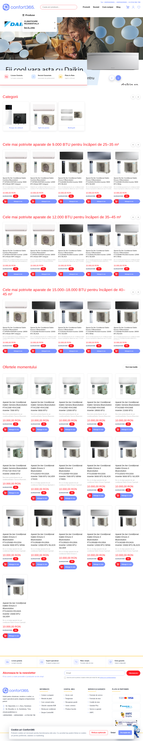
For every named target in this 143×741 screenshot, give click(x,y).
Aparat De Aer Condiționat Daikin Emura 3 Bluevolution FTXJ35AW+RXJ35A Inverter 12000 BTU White (126, 254)
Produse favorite (70, 709)
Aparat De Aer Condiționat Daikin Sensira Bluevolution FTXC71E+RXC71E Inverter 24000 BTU (15, 469)
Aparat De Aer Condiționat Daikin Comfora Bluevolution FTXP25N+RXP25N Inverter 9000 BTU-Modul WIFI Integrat (14, 181)
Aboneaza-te (133, 673)
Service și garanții (95, 709)
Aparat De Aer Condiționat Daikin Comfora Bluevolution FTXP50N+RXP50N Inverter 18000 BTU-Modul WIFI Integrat (42, 254)
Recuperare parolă (71, 702)
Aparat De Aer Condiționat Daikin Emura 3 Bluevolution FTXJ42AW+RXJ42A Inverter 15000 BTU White (98, 331)
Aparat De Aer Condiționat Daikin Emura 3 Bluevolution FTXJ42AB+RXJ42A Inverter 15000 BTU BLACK (42, 331)
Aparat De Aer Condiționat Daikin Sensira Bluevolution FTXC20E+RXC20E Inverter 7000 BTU (15, 406)
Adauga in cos (18, 201)
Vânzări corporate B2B (48, 705)
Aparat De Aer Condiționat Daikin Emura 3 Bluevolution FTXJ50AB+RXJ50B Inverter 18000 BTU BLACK (126, 331)
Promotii (86, 7)
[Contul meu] (133, 7)
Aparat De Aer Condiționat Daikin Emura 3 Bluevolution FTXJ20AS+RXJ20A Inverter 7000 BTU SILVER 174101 (43, 472)
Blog (118, 7)
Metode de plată (46, 698)
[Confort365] (19, 7)
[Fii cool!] (71, 51)
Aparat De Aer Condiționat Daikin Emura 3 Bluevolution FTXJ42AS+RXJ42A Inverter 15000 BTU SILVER (70, 331)
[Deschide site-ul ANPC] (126, 714)
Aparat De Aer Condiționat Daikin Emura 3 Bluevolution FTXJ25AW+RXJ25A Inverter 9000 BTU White (126, 181)
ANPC (92, 712)
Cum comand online (47, 702)
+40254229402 (121, 2)
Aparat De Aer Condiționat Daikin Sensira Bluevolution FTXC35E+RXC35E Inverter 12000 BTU (71, 406)
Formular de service (96, 695)
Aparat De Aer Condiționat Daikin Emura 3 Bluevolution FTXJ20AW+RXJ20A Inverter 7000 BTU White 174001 (70, 472)
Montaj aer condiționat (48, 709)
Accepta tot (125, 733)
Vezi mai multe (131, 367)
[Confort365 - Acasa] (16, 690)
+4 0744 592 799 (134, 2)
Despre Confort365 (47, 712)
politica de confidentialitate (108, 677)
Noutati (96, 7)
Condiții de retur (95, 702)
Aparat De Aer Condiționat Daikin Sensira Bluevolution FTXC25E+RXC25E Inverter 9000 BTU (43, 406)
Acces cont (69, 695)
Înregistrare (69, 698)
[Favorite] (138, 7)
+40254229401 (109, 2)
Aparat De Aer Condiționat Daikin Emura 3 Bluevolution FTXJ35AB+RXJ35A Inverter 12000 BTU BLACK (70, 254)
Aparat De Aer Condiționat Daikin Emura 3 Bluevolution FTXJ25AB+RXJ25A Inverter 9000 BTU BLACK (70, 181)
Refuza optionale (98, 733)
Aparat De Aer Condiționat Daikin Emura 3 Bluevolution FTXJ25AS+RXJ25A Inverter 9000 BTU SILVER (98, 181)
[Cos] (127, 7)
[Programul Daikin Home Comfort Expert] (126, 706)
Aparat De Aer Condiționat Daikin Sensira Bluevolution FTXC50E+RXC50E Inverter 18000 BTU (99, 406)
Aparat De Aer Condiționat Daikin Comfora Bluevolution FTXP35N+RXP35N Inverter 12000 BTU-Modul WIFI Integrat (42, 181)
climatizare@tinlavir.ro (10, 712)
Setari (113, 733)
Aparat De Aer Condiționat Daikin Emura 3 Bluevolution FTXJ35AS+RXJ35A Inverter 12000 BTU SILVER (98, 254)
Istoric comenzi (70, 705)
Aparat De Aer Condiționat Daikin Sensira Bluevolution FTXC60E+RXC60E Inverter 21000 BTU (127, 406)
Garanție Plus (94, 705)
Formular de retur (95, 698)
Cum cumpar (107, 7)
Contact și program (47, 695)
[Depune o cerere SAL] (126, 723)
